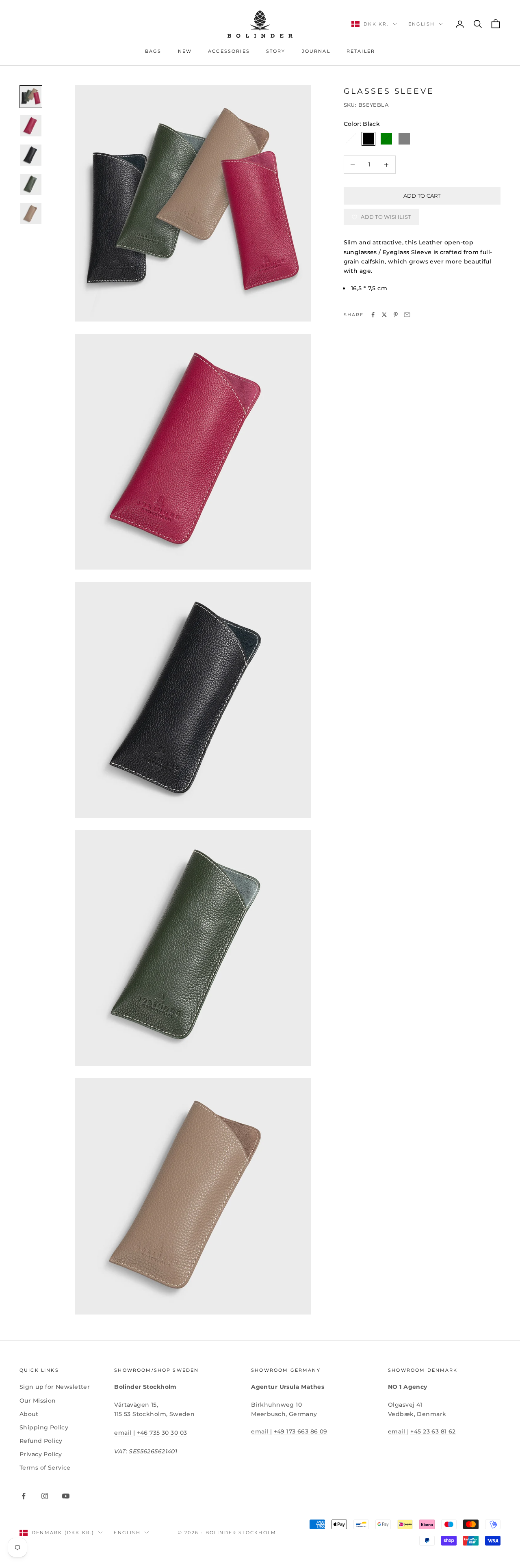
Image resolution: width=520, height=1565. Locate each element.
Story (276, 51)
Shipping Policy (44, 1427)
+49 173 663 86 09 (300, 1431)
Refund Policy (41, 1440)
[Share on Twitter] (384, 314)
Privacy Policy (41, 1454)
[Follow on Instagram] (45, 1496)
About (29, 1414)
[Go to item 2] (31, 125)
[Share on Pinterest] (395, 314)
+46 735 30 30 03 (162, 1432)
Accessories (229, 51)
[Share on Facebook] (373, 314)
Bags (153, 51)
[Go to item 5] (31, 213)
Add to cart (422, 195)
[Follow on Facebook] (24, 1496)
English (421, 24)
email (123, 1432)
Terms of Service (45, 1467)
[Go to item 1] (31, 96)
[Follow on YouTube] (66, 1496)
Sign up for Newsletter (55, 1386)
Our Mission (38, 1400)
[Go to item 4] (31, 184)
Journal (316, 51)
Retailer (361, 51)
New (185, 51)
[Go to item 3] (31, 155)
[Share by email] (407, 314)
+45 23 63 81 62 (432, 1431)
